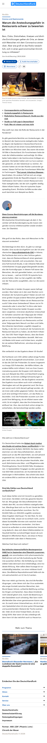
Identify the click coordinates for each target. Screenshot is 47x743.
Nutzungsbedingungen (12, 717)
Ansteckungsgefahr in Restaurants (18, 113)
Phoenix (24, 727)
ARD (12, 727)
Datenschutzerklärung (12, 713)
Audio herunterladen (30, 61)
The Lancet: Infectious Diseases (30, 172)
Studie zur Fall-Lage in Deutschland (19, 121)
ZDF (17, 727)
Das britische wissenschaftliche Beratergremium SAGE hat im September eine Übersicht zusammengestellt (23, 552)
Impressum (7, 720)
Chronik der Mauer (10, 730)
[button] (3, 4)
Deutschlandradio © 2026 (13, 734)
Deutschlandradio (10, 710)
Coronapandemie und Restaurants (18, 110)
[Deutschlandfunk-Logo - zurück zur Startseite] (23, 4)
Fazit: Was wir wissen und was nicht (19, 124)
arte (30, 727)
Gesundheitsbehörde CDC (23, 252)
